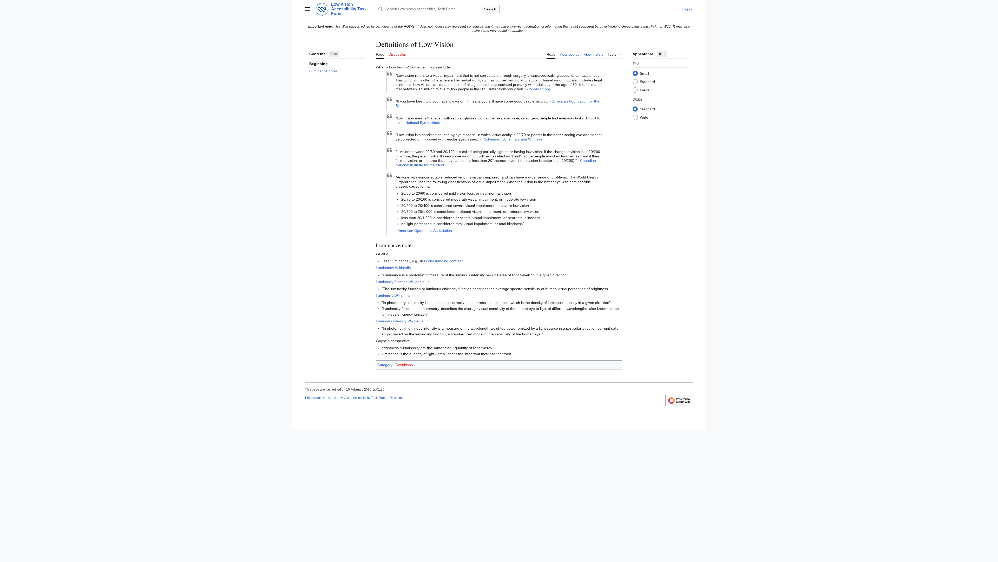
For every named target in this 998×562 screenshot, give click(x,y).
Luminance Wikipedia (393, 268)
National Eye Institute (422, 122)
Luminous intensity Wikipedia (399, 321)
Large (644, 90)
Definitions (404, 365)
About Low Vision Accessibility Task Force (357, 398)
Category (384, 365)
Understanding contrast (443, 261)
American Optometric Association (425, 230)
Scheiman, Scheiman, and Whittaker (514, 139)
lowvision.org (539, 89)
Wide (644, 118)
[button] (308, 9)
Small (644, 74)
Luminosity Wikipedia (393, 295)
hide (334, 54)
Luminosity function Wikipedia (400, 282)
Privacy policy (315, 398)
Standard (647, 82)
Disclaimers (398, 398)
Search (490, 9)
